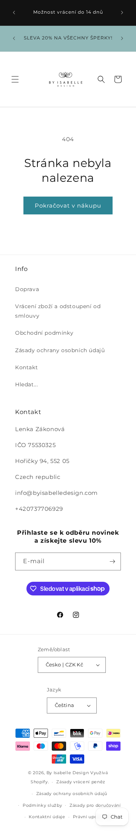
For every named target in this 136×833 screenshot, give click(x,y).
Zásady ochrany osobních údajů (60, 350)
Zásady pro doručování (95, 805)
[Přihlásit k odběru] (112, 561)
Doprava (27, 289)
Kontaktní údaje (47, 816)
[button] (15, 79)
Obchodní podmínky (44, 332)
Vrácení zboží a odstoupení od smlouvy (57, 311)
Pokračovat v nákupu (68, 205)
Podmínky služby (42, 805)
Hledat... (26, 384)
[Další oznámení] (122, 12)
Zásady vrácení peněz (80, 781)
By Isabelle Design (67, 772)
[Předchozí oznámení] (14, 12)
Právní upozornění (94, 816)
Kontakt (26, 367)
